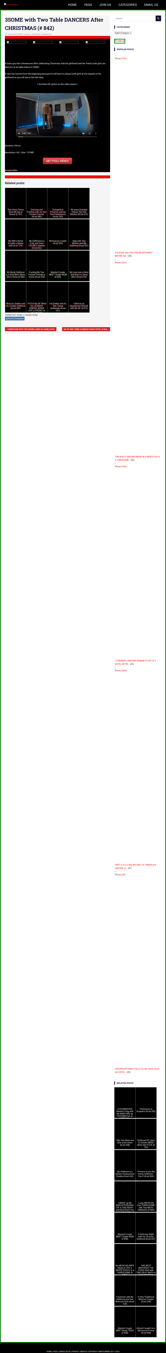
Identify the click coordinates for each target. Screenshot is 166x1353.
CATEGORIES (128, 5)
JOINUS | (62, 1351)
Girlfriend (36, 34)
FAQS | (55, 1351)
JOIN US (105, 5)
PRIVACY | (76, 1351)
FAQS (88, 5)
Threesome (46, 34)
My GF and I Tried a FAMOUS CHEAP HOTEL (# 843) (85, 329)
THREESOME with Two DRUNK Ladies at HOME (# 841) (31, 329)
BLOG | (69, 1351)
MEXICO (83, 1351)
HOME (72, 5)
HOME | (50, 1351)
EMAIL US (151, 5)
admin (27, 34)
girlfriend (9, 318)
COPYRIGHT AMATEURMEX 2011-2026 (103, 1351)
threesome (19, 318)
